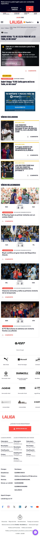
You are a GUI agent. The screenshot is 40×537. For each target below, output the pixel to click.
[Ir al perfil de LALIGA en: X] (14, 507)
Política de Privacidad (14, 527)
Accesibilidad (23, 524)
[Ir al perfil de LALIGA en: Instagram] (8, 507)
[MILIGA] (37, 22)
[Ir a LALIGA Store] (20, 17)
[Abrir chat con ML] (35, 532)
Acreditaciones (22, 521)
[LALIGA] (16, 22)
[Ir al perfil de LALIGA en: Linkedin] (20, 507)
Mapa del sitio (12, 521)
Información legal (33, 524)
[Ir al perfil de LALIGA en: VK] (31, 507)
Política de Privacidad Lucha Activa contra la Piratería (20, 530)
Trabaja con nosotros (33, 521)
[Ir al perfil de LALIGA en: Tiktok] (25, 507)
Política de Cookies (27, 527)
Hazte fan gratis (10, 63)
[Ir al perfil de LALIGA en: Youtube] (37, 507)
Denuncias (4, 521)
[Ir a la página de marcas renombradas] (20, 517)
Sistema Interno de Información (10, 524)
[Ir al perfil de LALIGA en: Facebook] (2, 507)
